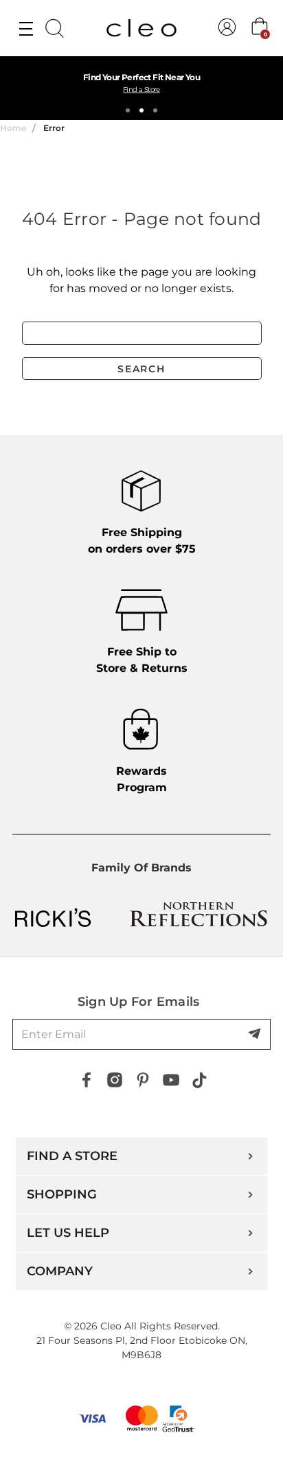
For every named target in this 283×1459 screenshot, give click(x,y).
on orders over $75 (142, 540)
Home (13, 128)
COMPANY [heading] (60, 1271)
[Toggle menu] (26, 28)
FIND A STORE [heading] (72, 1155)
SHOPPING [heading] (62, 1194)
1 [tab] (128, 110)
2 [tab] (141, 110)
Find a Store (141, 89)
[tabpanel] (141, 88)
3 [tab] (155, 110)
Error (54, 128)
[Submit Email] (255, 1035)
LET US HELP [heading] (68, 1232)
